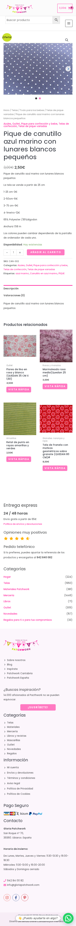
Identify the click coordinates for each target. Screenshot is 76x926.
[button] (67, 40)
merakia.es (60, 921)
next (68, 68)
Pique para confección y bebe (39, 123)
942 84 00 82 (15, 880)
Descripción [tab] (11, 288)
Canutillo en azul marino (43, 273)
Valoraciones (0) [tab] (14, 295)
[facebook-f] (16, 897)
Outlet (16, 123)
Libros (7, 601)
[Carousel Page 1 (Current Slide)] (36, 98)
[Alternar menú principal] (68, 23)
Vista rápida (18, 389)
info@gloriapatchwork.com (23, 885)
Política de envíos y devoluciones (23, 524)
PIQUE (62, 273)
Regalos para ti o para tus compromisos (28, 620)
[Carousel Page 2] (40, 98)
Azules (7, 123)
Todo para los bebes (32, 110)
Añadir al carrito (45, 252)
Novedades (10, 613)
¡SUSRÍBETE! (38, 707)
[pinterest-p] (25, 897)
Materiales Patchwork (16, 589)
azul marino (22, 273)
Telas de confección (15, 269)
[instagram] (8, 897)
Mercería (9, 595)
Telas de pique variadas (32, 126)
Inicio (7, 110)
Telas (15, 110)
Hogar (7, 577)
